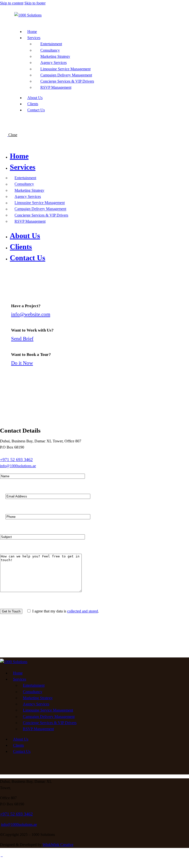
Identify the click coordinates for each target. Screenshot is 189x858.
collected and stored (82, 611)
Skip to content (11, 3)
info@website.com (30, 314)
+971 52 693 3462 (16, 459)
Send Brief (22, 338)
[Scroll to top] (1, 855)
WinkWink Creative (58, 845)
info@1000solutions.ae (18, 466)
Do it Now (22, 363)
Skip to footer (35, 3)
